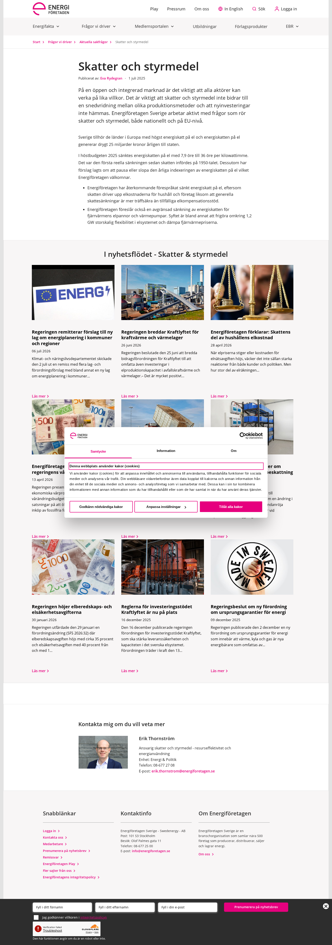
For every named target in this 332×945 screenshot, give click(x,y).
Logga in (50, 831)
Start (37, 42)
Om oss (205, 854)
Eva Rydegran (111, 78)
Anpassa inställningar (163, 507)
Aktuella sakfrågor (94, 42)
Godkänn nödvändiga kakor (101, 507)
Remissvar (51, 857)
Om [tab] (233, 451)
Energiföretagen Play (59, 864)
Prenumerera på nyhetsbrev (65, 851)
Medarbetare (53, 844)
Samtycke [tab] (98, 451)
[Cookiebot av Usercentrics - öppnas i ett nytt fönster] (243, 435)
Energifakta (44, 26)
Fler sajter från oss (57, 870)
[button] (232, 8)
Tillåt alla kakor (231, 507)
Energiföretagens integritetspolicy (70, 877)
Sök (261, 9)
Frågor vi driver (97, 26)
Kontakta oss (53, 837)
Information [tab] (166, 451)
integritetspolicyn (93, 917)
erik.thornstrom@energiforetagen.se (183, 771)
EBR (290, 26)
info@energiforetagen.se (151, 851)
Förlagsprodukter (251, 26)
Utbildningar (205, 26)
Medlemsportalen (152, 26)
